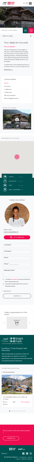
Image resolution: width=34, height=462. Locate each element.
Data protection (23, 457)
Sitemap (18, 459)
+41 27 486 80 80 (18, 237)
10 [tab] (24, 411)
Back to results (8, 36)
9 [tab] (23, 411)
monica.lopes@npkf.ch (11, 232)
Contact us (11, 438)
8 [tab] (21, 411)
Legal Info (30, 457)
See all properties (9, 372)
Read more (7, 69)
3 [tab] (13, 411)
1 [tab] (9, 411)
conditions (14, 279)
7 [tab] (19, 411)
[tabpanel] (17, 391)
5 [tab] (16, 411)
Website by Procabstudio (27, 459)
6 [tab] (18, 411)
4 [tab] (14, 411)
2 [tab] (11, 411)
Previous (4, 322)
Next (30, 322)
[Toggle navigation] (30, 3)
